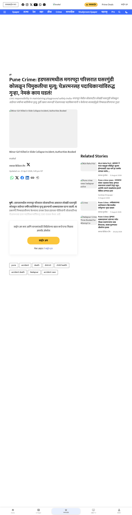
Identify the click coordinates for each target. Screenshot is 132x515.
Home (13, 513)
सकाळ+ (119, 513)
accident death (18, 272)
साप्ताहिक (70, 12)
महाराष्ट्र (104, 12)
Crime (59, 12)
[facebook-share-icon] (22, 179)
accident (25, 265)
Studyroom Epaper (88, 12)
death (36, 265)
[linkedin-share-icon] (27, 179)
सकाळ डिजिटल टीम (17, 166)
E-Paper (38, 513)
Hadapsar (34, 272)
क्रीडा (49, 12)
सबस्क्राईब (92, 4)
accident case (50, 272)
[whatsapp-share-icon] (12, 179)
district (48, 265)
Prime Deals (107, 5)
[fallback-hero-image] (89, 166)
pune (13, 265)
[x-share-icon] (17, 179)
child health (62, 265)
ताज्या (25, 12)
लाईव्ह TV (93, 513)
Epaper (15, 12)
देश (34, 12)
